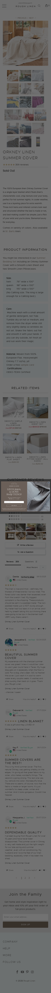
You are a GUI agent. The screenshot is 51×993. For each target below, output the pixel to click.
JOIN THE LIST (14, 505)
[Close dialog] (49, 482)
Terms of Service (23, 509)
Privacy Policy (18, 509)
